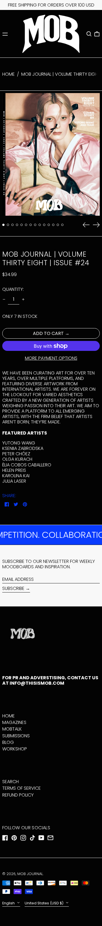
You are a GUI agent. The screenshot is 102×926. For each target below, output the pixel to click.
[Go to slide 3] (12, 225)
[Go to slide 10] (44, 225)
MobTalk (12, 729)
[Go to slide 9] (40, 225)
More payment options (51, 358)
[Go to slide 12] (53, 225)
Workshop (14, 749)
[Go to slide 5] (21, 225)
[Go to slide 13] (58, 225)
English (9, 903)
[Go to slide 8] (35, 225)
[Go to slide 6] (26, 225)
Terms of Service (21, 788)
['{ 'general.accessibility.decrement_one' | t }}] (4, 299)
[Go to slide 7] (30, 225)
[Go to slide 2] (8, 225)
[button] (89, 34)
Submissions (16, 735)
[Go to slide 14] (62, 225)
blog (8, 742)
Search (10, 781)
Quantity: (13, 289)
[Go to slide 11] (49, 225)
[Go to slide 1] (3, 225)
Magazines (14, 722)
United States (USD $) (44, 903)
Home (8, 74)
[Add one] (23, 299)
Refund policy (18, 795)
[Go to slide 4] (17, 225)
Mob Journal (30, 873)
